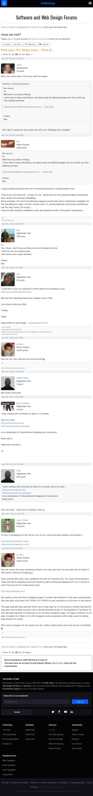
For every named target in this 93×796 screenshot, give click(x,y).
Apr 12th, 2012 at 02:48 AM (12, 135)
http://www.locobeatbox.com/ (15, 541)
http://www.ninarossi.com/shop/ (15, 426)
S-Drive (52, 730)
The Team (6, 730)
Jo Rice (19, 344)
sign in (11, 39)
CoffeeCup (7, 725)
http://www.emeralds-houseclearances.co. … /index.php (29, 107)
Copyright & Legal (77, 783)
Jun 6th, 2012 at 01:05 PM (12, 548)
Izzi (18, 274)
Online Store (34, 783)
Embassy (75, 739)
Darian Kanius (22, 378)
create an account (39, 39)
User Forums (77, 744)
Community (77, 725)
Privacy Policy (55, 791)
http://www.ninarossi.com (12, 423)
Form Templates (8, 770)
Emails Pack (30, 730)
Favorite (44, 44)
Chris (18, 470)
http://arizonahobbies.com (13, 591)
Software (30, 725)
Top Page (4, 783)
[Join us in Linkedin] (72, 712)
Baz (18, 230)
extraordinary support (11, 689)
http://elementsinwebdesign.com (13, 368)
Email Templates (9, 765)
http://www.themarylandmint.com (16, 292)
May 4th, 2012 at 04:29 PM (12, 397)
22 (13, 54)
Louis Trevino (22, 520)
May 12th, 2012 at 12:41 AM (12, 464)
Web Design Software (49, 783)
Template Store (9, 756)
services (27, 686)
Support (75, 730)
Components (7, 774)
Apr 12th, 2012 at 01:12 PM (12, 268)
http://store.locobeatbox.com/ (15, 544)
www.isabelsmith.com (38, 323)
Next (28, 54)
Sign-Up (80, 702)
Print (18, 44)
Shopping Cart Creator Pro (29, 27)
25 (23, 54)
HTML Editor (49, 683)
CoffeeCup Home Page (19, 783)
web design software (11, 686)
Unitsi (19, 65)
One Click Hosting (56, 734)
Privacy (89, 783)
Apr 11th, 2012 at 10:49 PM (12, 59)
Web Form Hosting (56, 744)
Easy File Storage (56, 739)
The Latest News (9, 734)
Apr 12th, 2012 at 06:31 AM (12, 224)
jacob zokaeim (22, 403)
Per (17, 141)
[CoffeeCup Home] (48, 3)
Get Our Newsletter (10, 739)
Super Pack (30, 739)
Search (7, 44)
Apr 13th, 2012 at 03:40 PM (12, 372)
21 (10, 54)
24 (20, 54)
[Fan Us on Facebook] (59, 712)
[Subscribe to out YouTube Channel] (65, 712)
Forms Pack (30, 734)
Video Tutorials (78, 734)
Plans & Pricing (54, 748)
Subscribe (31, 44)
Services (52, 725)
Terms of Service (68, 791)
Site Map (34, 787)
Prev (5, 54)
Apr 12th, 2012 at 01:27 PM (12, 338)
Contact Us (7, 744)
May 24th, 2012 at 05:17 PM (13, 514)
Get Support (64, 783)
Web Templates (8, 760)
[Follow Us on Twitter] (53, 712)
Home (3, 27)
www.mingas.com (8, 220)
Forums (12, 27)
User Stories (77, 748)
